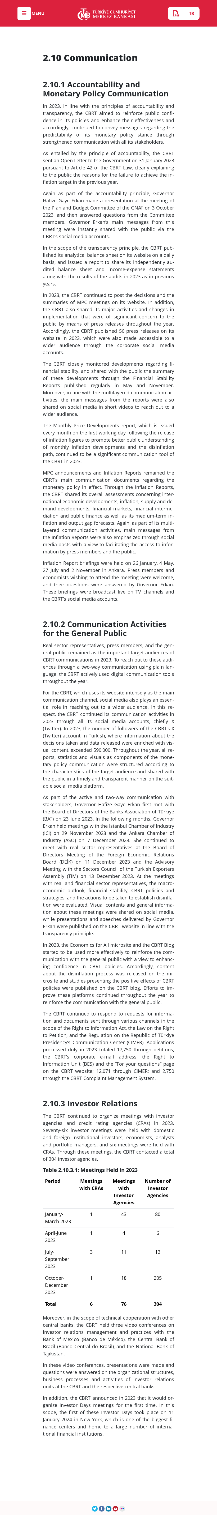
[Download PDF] (176, 13)
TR (191, 13)
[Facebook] (102, 1508)
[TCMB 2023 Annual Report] (106, 13)
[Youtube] (115, 1508)
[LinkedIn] (108, 1508)
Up (200, 1495)
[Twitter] (95, 1508)
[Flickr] (122, 1508)
